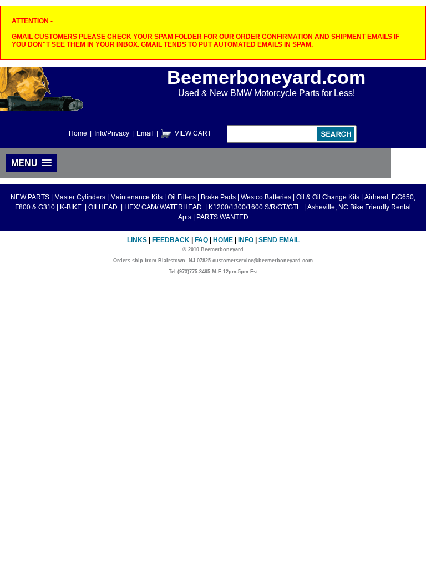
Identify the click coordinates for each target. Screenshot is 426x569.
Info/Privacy (111, 133)
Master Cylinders (79, 197)
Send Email (279, 240)
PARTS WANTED (222, 217)
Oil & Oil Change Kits (327, 197)
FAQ (201, 240)
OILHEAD (103, 207)
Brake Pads (218, 197)
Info (245, 240)
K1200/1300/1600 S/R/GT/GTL (255, 207)
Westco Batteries (266, 197)
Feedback (171, 240)
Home (78, 133)
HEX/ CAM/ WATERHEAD (164, 207)
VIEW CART (193, 133)
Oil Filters (182, 197)
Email (145, 133)
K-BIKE (71, 207)
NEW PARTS (30, 197)
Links (137, 240)
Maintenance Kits (136, 197)
